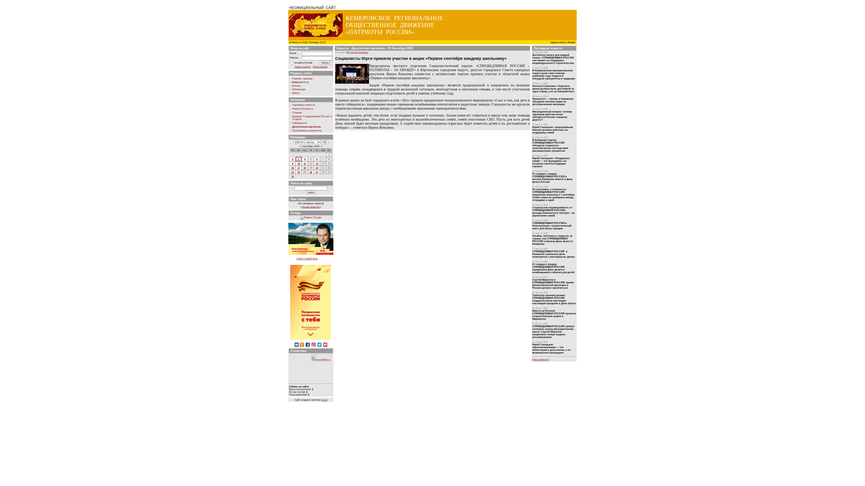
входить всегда (303, 62)
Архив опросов (310, 207)
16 (292, 167)
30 (292, 176)
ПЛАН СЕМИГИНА (307, 258)
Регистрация (320, 66)
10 (298, 163)
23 (292, 172)
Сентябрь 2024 (310, 146)
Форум (296, 93)
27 (317, 172)
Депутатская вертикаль (306, 126)
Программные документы (307, 130)
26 (311, 172)
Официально (299, 123)
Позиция (297, 112)
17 (298, 167)
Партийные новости (303, 105)
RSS (306, 82)
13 (317, 163)
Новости (297, 82)
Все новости (541, 359)
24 (298, 172)
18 (304, 167)
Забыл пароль (302, 66)
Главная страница (302, 78)
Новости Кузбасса (302, 108)
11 (305, 163)
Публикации (299, 89)
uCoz (325, 399)
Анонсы (296, 85)
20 (317, 167)
